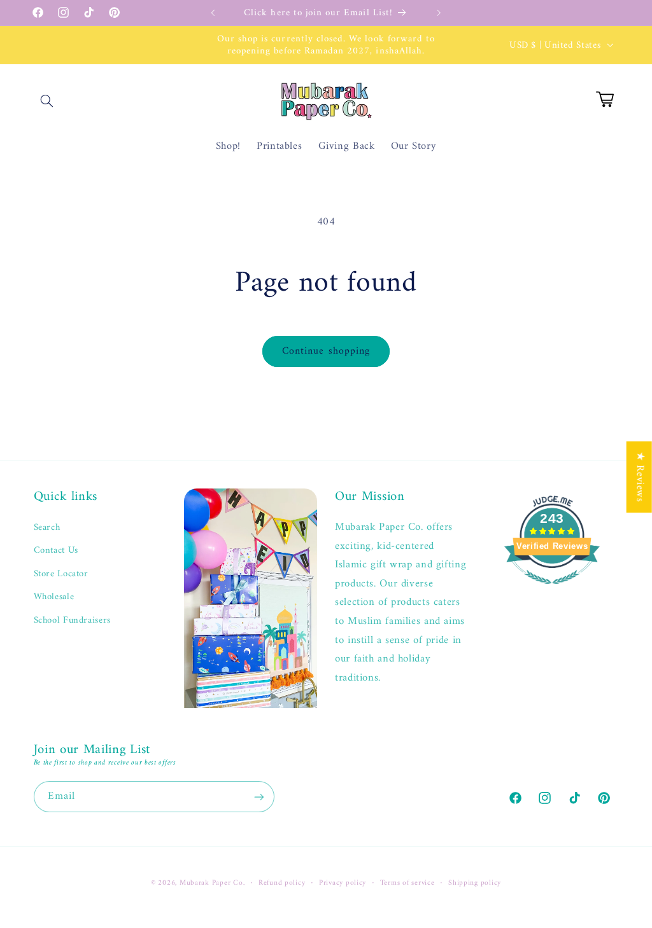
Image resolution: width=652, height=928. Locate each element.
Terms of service (407, 883)
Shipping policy (474, 883)
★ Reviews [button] (639, 476)
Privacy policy (342, 883)
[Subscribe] (258, 796)
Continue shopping (326, 351)
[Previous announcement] (213, 12)
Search (47, 528)
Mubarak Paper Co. (212, 882)
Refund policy (282, 883)
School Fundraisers (72, 620)
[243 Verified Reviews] (552, 591)
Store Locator (61, 573)
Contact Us (56, 550)
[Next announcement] (439, 12)
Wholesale (54, 596)
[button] (47, 100)
